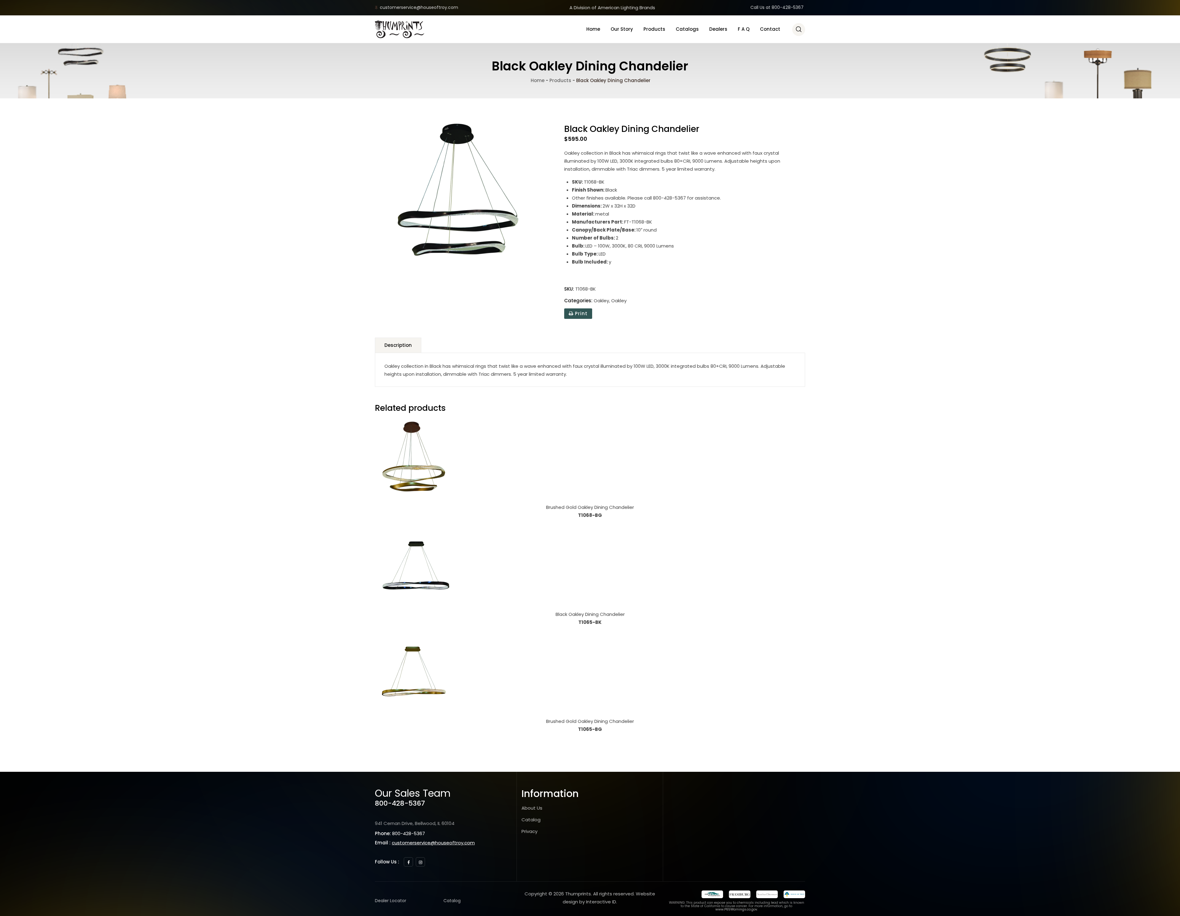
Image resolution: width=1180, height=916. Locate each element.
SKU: (569, 289)
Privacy (529, 831)
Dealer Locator (390, 901)
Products (654, 29)
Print (580, 313)
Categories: (578, 300)
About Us (531, 808)
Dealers (718, 29)
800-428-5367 (400, 803)
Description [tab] (398, 345)
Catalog (531, 819)
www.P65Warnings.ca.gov (736, 909)
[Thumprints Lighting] (399, 29)
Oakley (601, 300)
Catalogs (687, 29)
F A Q (743, 29)
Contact (770, 29)
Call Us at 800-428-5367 (777, 7)
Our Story (622, 29)
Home (593, 29)
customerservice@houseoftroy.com (419, 7)
